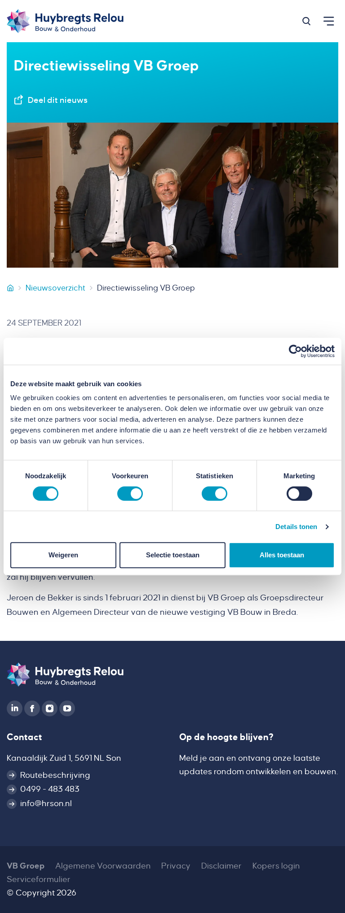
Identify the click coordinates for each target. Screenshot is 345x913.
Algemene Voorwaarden (103, 865)
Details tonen (296, 526)
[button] (306, 21)
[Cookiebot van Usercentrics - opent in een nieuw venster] (295, 351)
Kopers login (276, 865)
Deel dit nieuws (58, 100)
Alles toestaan (282, 555)
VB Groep (25, 865)
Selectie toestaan (172, 555)
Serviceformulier (39, 879)
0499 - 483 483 (50, 789)
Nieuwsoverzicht (55, 287)
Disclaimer (221, 865)
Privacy (175, 865)
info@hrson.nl (46, 803)
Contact (24, 737)
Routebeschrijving (55, 775)
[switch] (130, 493)
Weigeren (63, 555)
